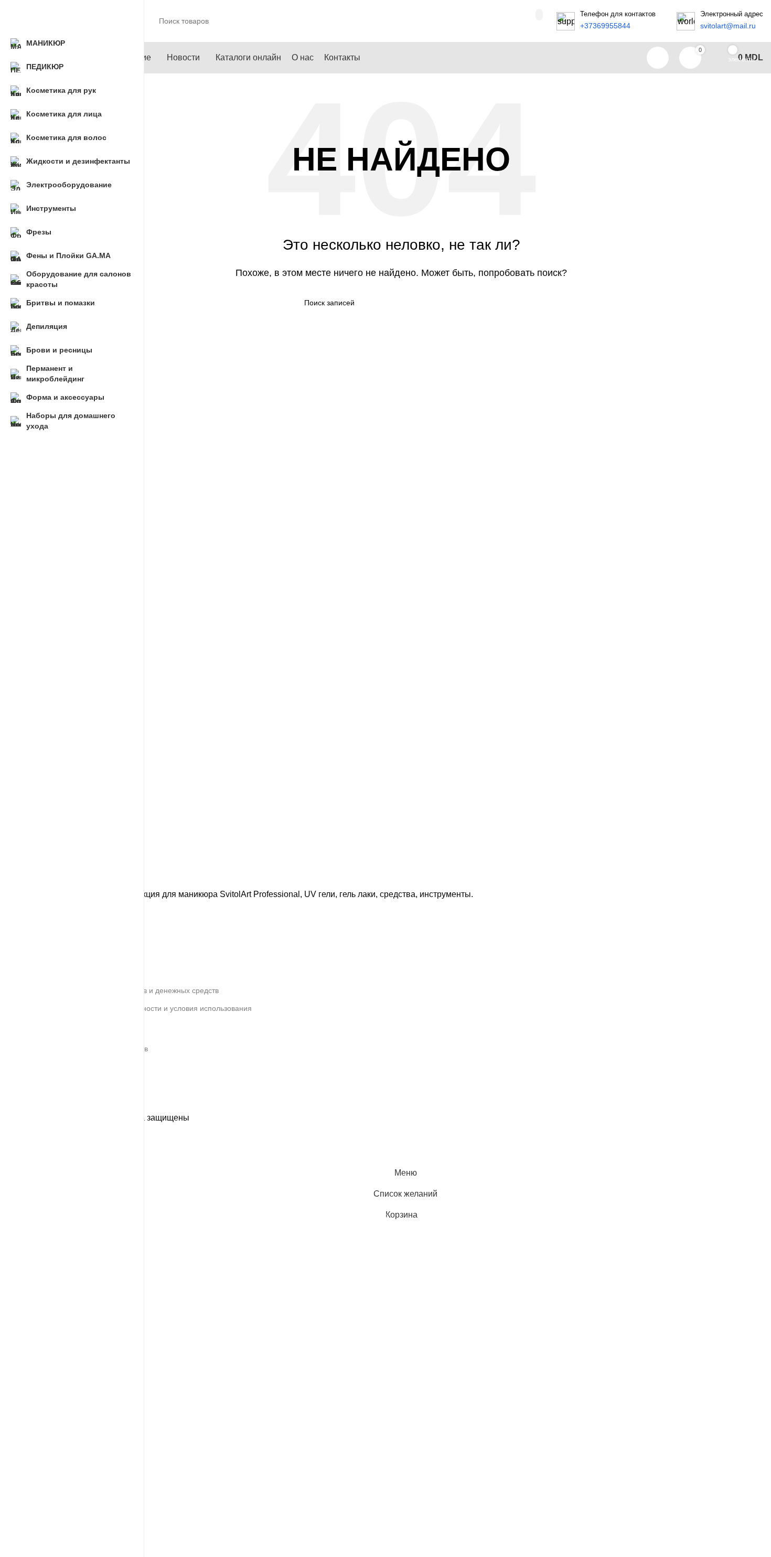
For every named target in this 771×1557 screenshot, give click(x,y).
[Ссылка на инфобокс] (606, 21)
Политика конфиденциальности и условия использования (152, 1008)
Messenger (71, 1102)
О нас (62, 954)
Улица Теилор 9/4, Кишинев (100, 1048)
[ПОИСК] (539, 14)
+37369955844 (77, 1066)
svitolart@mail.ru (80, 1084)
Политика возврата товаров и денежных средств (135, 990)
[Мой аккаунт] (657, 57)
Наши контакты (78, 972)
